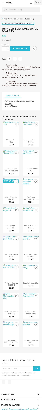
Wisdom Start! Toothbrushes (30, 313)
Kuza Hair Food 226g (30, 283)
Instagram (9, 382)
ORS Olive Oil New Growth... (30, 255)
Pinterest (20, 59)
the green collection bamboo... (30, 198)
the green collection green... (11, 341)
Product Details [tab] (12, 96)
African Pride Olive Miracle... (11, 198)
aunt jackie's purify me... (31, 169)
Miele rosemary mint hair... (30, 341)
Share (9, 59)
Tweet (15, 59)
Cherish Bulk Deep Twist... (30, 141)
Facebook (3, 382)
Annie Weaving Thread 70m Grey (11, 169)
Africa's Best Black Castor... (30, 227)
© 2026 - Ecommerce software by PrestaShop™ (20, 409)
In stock (8, 106)
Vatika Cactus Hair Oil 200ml (11, 284)
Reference (9, 101)
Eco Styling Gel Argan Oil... (11, 227)
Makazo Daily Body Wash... (11, 255)
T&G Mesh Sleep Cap (11, 141)
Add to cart (20, 48)
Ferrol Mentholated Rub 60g (11, 313)
